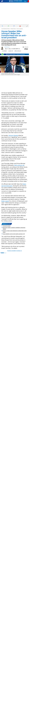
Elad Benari (7, 47)
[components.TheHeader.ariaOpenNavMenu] (5, 1)
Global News (13, 28)
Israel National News (5, 28)
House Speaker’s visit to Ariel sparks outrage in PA (14, 233)
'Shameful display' (7, 225)
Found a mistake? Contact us (14, 250)
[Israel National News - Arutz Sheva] (15, 1)
